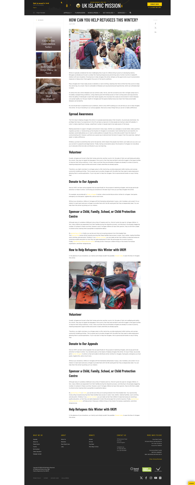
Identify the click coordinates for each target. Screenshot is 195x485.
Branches (63, 441)
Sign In (34, 7)
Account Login (55, 478)
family (84, 393)
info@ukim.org (120, 447)
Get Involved (108, 13)
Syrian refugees (91, 194)
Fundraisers (80, 13)
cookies (191, 483)
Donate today (119, 256)
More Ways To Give (93, 446)
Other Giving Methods (155, 459)
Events (35, 446)
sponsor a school (101, 237)
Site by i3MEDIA (65, 478)
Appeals (67, 13)
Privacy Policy (37, 478)
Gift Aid (91, 441)
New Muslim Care (65, 444)
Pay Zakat (91, 444)
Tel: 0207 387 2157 (121, 448)
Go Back (40, 20)
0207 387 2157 (156, 7)
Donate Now (155, 4)
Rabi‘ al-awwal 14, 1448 (41, 3)
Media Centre (36, 444)
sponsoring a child (76, 233)
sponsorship (75, 235)
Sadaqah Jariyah (37, 454)
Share (155, 20)
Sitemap (46, 478)
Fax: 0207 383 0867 (121, 450)
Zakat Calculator (37, 451)
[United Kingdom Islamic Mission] (98, 5)
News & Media (93, 13)
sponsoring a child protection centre (83, 241)
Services (121, 13)
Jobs (62, 446)
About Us (35, 441)
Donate (91, 439)
